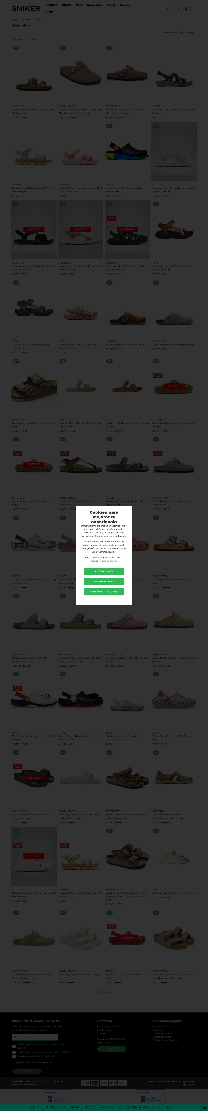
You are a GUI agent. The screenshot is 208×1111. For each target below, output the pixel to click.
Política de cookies (108, 561)
